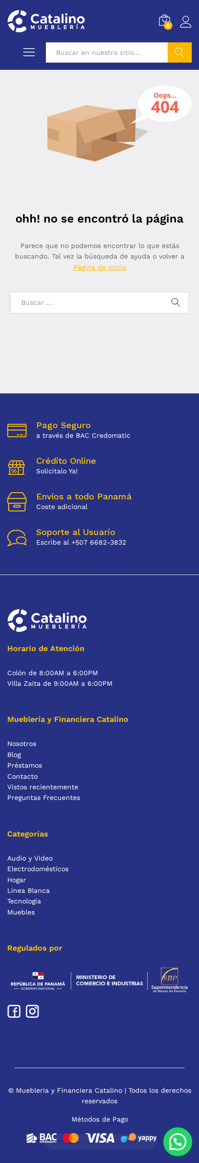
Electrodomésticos (38, 869)
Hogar (16, 880)
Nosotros (21, 743)
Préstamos (24, 765)
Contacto (22, 776)
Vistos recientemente (42, 787)
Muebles (21, 912)
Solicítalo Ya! (57, 471)
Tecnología (24, 901)
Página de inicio (99, 267)
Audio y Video (30, 858)
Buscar (180, 52)
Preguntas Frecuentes (43, 797)
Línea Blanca (28, 890)
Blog (14, 754)
